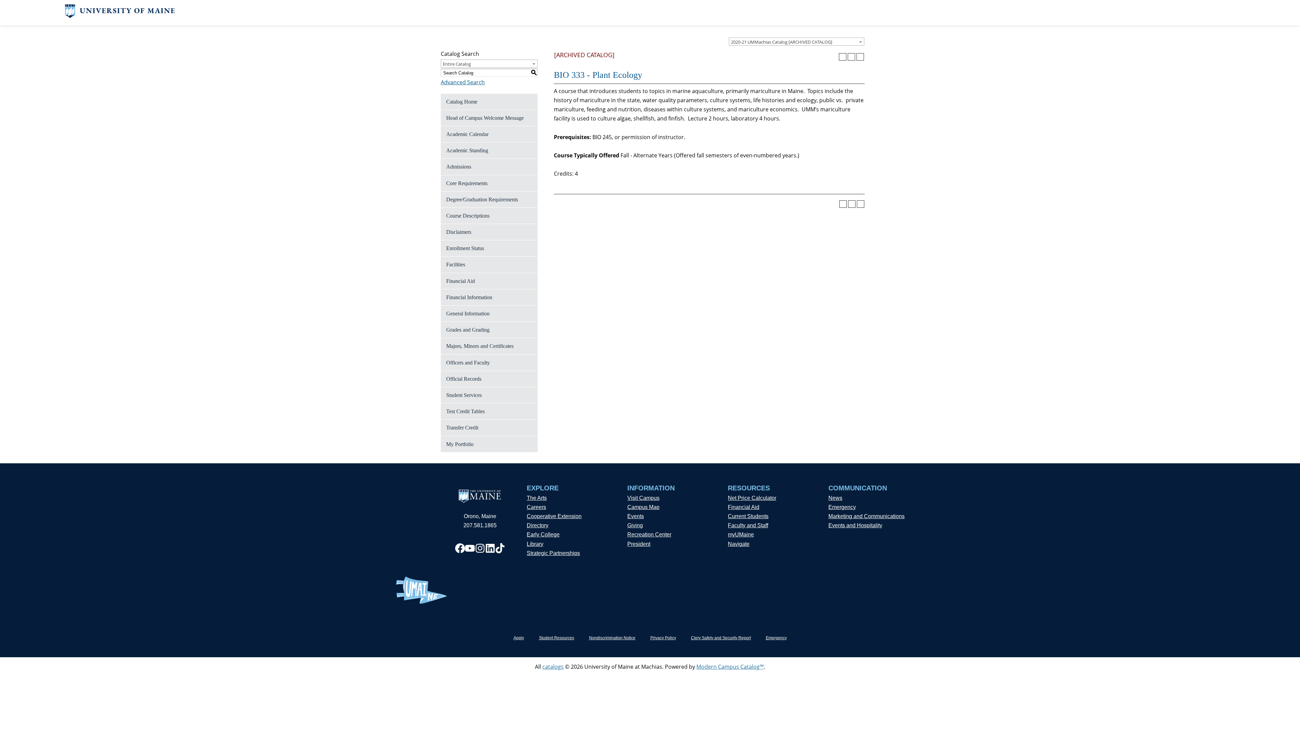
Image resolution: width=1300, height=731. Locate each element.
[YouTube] (470, 548)
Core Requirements (467, 183)
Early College (543, 534)
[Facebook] (460, 548)
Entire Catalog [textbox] (457, 64)
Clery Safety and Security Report (721, 638)
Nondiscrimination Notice (612, 638)
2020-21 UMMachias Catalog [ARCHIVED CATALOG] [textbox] (781, 42)
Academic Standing (467, 150)
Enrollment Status (465, 248)
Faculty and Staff (748, 525)
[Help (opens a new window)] (860, 57)
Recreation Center (649, 534)
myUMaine (741, 534)
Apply (519, 638)
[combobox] (796, 42)
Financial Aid (460, 281)
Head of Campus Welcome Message (485, 118)
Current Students (748, 516)
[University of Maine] (120, 16)
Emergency (842, 507)
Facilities (455, 264)
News (835, 498)
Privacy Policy (663, 638)
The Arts (537, 498)
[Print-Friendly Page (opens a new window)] (851, 57)
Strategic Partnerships (553, 553)
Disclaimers (458, 232)
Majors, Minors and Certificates (480, 346)
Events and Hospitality (855, 525)
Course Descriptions (468, 216)
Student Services (464, 395)
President (638, 544)
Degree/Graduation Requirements (482, 199)
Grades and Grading (468, 330)
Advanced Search (463, 82)
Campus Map (643, 507)
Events (635, 516)
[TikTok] (500, 548)
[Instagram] (480, 548)
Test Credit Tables (465, 411)
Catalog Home (461, 102)
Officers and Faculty (468, 363)
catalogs (553, 666)
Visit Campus (643, 498)
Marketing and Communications (866, 516)
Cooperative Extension (554, 516)
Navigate (739, 544)
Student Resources (556, 638)
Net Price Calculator (752, 498)
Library (535, 544)
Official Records (463, 379)
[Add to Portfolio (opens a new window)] (842, 57)
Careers (536, 507)
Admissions (458, 167)
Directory (537, 525)
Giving (635, 525)
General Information (468, 313)
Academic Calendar (467, 134)
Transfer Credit (462, 427)
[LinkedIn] (490, 548)
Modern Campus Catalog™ (730, 666)
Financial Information (469, 297)
